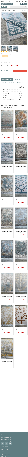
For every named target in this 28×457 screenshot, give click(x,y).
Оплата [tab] (4, 82)
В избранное (5, 70)
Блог (3, 451)
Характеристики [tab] (7, 79)
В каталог (24, 10)
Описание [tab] (17, 79)
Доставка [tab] (11, 82)
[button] (23, 4)
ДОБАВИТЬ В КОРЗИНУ (20, 71)
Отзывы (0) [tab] (20, 82)
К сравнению (5, 71)
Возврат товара (6, 454)
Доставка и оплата (6, 453)
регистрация (23, 1)
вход (17, 1)
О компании (5, 449)
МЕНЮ (4, 6)
